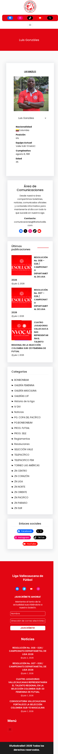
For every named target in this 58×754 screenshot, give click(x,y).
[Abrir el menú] (30, 24)
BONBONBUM (21, 380)
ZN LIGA (18, 481)
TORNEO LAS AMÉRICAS (27, 465)
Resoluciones (22, 444)
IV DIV (17, 406)
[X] (50, 18)
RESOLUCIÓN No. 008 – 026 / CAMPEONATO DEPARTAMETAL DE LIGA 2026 (27, 651)
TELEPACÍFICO (21, 454)
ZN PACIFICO (21, 497)
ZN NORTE (19, 486)
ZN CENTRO (20, 470)
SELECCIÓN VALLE (23, 449)
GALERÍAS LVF (21, 396)
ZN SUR (18, 508)
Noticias (19, 412)
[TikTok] (30, 18)
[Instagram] (20, 18)
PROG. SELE (20, 433)
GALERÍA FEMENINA (24, 385)
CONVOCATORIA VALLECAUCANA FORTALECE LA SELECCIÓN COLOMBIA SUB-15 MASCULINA (28, 704)
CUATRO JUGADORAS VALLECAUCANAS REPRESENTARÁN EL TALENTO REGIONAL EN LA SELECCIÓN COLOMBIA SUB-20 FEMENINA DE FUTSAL (27, 685)
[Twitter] (24, 589)
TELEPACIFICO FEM (24, 460)
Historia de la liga (24, 401)
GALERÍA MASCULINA (25, 390)
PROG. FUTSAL (22, 428)
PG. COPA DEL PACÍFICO (27, 417)
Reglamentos (22, 438)
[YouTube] (40, 18)
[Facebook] (10, 18)
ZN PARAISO (20, 503)
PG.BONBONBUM (23, 422)
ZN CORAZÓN (21, 476)
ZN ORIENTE (20, 492)
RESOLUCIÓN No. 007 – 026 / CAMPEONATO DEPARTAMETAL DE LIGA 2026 (27, 666)
